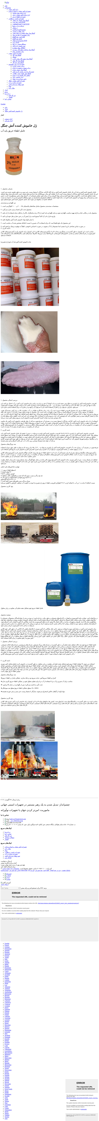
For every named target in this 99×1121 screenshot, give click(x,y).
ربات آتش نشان (13, 9)
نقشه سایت (6, 868)
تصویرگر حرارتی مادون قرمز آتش (23, 72)
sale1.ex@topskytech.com (18, 819)
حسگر (14, 57)
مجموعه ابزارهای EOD (19, 40)
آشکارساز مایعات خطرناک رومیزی (23, 50)
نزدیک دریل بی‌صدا (18, 26)
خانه (6, 6)
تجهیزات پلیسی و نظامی (16, 18)
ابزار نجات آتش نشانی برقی (21, 15)
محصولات (8, 7)
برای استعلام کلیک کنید (8, 867)
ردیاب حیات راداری (18, 66)
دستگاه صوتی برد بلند (19, 44)
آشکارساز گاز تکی (18, 61)
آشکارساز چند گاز (18, 62)
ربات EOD (15, 42)
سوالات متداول (9, 837)
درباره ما (7, 93)
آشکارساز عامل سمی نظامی (21, 73)
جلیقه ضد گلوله (17, 39)
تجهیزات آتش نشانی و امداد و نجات (20, 11)
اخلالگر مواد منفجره (18, 48)
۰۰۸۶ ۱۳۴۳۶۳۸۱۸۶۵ (16, 821)
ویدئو (6, 92)
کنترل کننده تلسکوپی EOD (20, 24)
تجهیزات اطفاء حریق (19, 17)
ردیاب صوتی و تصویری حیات (21, 68)
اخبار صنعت (8, 119)
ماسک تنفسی (65, 870)
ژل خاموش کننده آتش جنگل (14, 111)
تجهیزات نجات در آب (15, 82)
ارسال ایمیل (5, 884)
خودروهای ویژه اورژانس (16, 84)
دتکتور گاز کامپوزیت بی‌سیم (21, 75)
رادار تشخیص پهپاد (18, 51)
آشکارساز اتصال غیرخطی (20, 20)
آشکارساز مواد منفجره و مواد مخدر (23, 33)
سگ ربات (12, 88)
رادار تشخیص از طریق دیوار (21, 35)
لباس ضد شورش (14, 870)
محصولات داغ (15, 868)
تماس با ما (8, 99)
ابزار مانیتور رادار (17, 77)
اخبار (6, 90)
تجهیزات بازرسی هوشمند (16, 64)
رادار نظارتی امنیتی (18, 31)
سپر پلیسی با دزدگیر (18, 46)
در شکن (14, 28)
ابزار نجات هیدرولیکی (19, 13)
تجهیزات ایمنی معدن (15, 53)
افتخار (10, 97)
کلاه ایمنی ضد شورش (42, 870)
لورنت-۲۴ (31, 870)
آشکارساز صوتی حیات (19, 70)
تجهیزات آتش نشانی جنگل (17, 81)
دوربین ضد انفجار (55, 870)
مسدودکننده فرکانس (19, 29)
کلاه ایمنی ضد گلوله (18, 37)
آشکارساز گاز (16, 55)
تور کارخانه (12, 95)
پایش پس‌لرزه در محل (19, 79)
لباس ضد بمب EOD (18, 22)
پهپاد (10, 86)
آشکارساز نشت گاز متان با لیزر (22, 59)
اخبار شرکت (9, 121)
